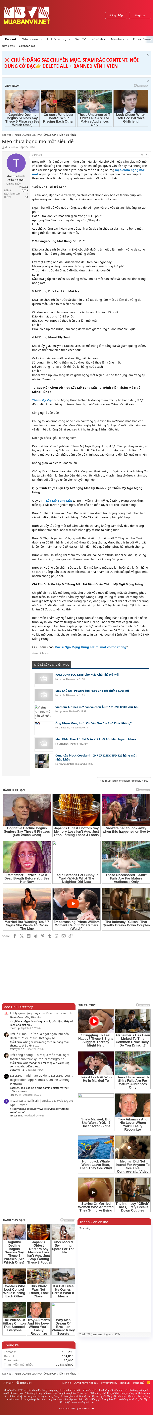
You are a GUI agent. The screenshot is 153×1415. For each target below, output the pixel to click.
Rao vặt (10, 39)
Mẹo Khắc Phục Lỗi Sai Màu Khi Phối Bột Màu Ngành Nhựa (95, 739)
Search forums (26, 46)
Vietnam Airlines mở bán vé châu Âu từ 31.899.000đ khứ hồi (96, 707)
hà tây (62, 679)
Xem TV (80, 39)
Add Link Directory (18, 1006)
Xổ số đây (98, 39)
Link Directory (56, 39)
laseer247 (15, 1095)
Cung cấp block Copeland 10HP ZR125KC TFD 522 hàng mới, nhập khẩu (96, 757)
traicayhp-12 (17, 1049)
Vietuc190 (64, 743)
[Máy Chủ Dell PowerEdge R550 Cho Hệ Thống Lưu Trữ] (43, 696)
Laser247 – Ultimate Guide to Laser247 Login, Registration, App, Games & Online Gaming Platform (41, 1079)
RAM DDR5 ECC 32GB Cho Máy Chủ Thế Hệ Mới (87, 674)
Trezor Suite (16, 1115)
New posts (8, 46)
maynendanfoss (66, 764)
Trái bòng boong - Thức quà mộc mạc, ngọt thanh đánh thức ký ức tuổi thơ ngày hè (39, 1057)
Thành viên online (93, 1221)
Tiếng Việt (25, 1383)
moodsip (15, 1028)
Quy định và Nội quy (86, 1383)
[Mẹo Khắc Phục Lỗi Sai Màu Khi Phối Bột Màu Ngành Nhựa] (43, 744)
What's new (30, 39)
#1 (147, 155)
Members (117, 39)
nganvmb (63, 711)
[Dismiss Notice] (147, 55)
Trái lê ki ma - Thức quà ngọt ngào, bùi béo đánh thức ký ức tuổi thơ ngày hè (39, 1036)
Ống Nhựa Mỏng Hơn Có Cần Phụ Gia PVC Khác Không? (93, 723)
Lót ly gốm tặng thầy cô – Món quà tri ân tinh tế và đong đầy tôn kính (41, 1015)
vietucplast (64, 727)
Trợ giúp (125, 1383)
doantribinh (12, 147)
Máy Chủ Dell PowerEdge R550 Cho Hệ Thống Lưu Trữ (92, 691)
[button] (41, 39)
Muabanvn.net (86, 1408)
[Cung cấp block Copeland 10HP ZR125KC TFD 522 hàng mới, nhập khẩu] (43, 761)
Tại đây (143, 1399)
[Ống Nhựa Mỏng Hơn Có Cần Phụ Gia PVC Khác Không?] (43, 728)
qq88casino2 (65, 1364)
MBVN (9, 1383)
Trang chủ (138, 1383)
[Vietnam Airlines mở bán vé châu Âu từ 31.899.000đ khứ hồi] (43, 712)
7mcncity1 (85, 1228)
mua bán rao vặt (71, 1389)
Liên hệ (66, 1383)
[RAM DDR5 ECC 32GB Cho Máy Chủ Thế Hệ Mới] (43, 680)
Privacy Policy (109, 1383)
